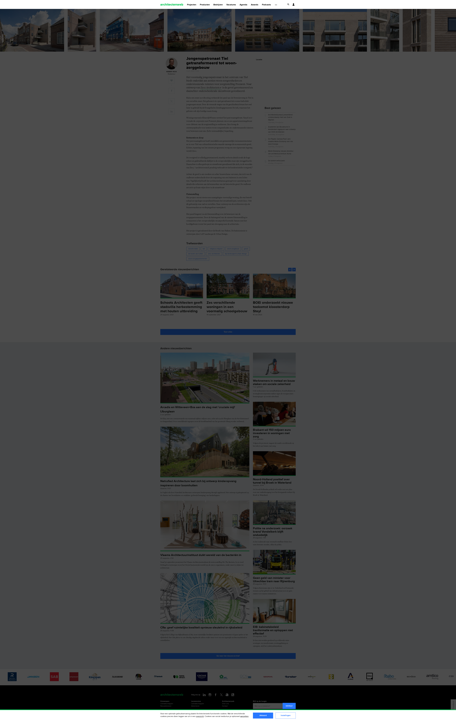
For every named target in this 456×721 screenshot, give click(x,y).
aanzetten (244, 716)
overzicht (200, 716)
